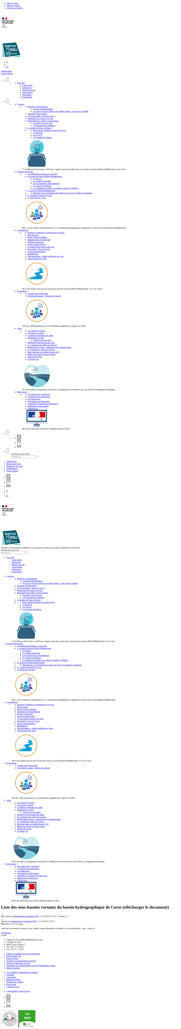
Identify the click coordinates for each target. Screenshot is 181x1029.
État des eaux (33, 235)
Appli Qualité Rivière (37, 244)
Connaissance (22, 230)
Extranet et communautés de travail (21, 961)
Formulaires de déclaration (39, 401)
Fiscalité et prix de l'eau (42, 123)
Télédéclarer (33, 408)
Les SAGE (37, 135)
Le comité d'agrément (42, 181)
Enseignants (27, 97)
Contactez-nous (12, 987)
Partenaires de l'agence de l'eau (40, 118)
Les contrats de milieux (42, 137)
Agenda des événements (38, 293)
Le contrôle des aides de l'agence (41, 350)
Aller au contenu (13, 5)
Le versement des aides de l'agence (42, 345)
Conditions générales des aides (40, 335)
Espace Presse (7, 74)
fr (7, 62)
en (7, 67)
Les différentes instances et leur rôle (42, 174)
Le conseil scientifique (42, 186)
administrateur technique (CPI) (26, 916)
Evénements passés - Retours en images (44, 296)
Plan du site (11, 984)
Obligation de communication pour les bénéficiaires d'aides (31, 965)
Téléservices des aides (42, 340)
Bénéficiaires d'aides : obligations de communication (49, 347)
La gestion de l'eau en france (39, 128)
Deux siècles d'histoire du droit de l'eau (49, 130)
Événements (22, 291)
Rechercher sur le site (21, 454)
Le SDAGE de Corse (37, 198)
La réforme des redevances (39, 397)
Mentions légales (13, 979)
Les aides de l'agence (36, 331)
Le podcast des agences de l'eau (41, 247)
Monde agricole (28, 90)
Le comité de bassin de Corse (40, 195)
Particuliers (27, 95)
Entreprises (27, 88)
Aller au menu (12, 3)
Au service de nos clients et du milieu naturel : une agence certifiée (60, 111)
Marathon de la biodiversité (39, 240)
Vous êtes (21, 83)
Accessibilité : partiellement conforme (22, 972)
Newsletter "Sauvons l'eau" (39, 249)
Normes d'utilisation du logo (18, 963)
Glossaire (10, 975)
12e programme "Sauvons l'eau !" (42, 116)
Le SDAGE (38, 133)
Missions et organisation (38, 107)
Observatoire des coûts (37, 259)
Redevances (22, 392)
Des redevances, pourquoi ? (39, 394)
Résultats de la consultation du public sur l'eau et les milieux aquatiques (62, 193)
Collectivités (27, 85)
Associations (27, 92)
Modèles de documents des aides (41, 343)
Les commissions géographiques (46, 183)
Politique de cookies (14, 982)
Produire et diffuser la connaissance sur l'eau (46, 232)
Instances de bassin (25, 172)
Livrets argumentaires (37, 251)
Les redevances (34, 399)
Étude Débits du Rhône (37, 237)
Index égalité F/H (13, 956)
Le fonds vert (33, 359)
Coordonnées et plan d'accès (18, 991)
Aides (19, 328)
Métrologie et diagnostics (38, 406)
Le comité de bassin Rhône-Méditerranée (45, 176)
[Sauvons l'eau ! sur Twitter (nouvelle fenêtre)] (19, 438)
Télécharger (6, 933)
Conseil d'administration (43, 109)
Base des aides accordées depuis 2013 (43, 352)
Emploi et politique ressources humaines (23, 954)
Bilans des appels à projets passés (41, 354)
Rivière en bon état (35, 242)
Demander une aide (36, 338)
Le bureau (37, 179)
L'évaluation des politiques (44, 126)
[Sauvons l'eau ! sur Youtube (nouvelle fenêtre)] (19, 442)
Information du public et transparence (43, 121)
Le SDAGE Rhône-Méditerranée (41, 191)
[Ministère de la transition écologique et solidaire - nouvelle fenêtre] (8, 29)
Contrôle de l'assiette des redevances (43, 404)
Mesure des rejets (35, 357)
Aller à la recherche (14, 8)
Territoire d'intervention (37, 114)
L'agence (21, 104)
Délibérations (6, 71)
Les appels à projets (36, 333)
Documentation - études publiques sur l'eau (45, 256)
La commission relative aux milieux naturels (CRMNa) (56, 188)
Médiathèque (33, 254)
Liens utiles (11, 977)
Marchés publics (13, 968)
